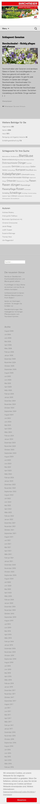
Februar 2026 (9, 352)
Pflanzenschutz (21, 181)
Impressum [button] (7, 795)
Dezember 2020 (10, 565)
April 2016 (7, 760)
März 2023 (8, 474)
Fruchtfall (28, 163)
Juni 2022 (7, 502)
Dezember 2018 (9, 648)
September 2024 (10, 411)
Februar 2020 (9, 600)
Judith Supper (7, 230)
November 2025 (10, 362)
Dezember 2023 (10, 443)
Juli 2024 (7, 418)
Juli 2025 (7, 376)
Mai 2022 (7, 505)
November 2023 (10, 446)
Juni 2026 (7, 338)
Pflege (27, 181)
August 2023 (8, 457)
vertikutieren (21, 196)
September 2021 (10, 533)
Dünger (22, 162)
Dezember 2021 (10, 523)
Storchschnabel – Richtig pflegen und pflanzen (18, 45)
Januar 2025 (8, 397)
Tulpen (9, 196)
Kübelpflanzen (11, 174)
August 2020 (8, 579)
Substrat (4, 196)
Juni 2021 (7, 544)
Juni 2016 (7, 753)
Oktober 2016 (9, 739)
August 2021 (8, 537)
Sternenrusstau (32, 193)
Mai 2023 (7, 467)
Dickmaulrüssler (10, 162)
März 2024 (8, 432)
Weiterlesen (7, 101)
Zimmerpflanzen (15, 198)
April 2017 (7, 718)
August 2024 (8, 415)
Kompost (20, 169)
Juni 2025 (7, 380)
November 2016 (10, 736)
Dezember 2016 (9, 732)
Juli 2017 (7, 708)
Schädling (5, 193)
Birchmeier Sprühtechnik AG (12, 219)
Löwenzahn (25, 174)
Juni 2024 (7, 422)
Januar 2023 (8, 481)
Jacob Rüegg (6, 226)
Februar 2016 (9, 767)
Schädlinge (15, 192)
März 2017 (8, 722)
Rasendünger (25, 185)
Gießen (33, 166)
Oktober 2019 (9, 614)
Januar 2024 (8, 439)
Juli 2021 (7, 540)
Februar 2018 (9, 683)
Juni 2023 (7, 464)
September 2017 (10, 701)
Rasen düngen (11, 184)
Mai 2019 (7, 631)
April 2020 (8, 593)
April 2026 (8, 345)
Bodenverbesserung (9, 159)
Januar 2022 (8, 519)
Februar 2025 (9, 394)
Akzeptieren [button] (21, 800)
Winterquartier (6, 198)
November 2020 (10, 568)
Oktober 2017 (9, 697)
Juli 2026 (7, 334)
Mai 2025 (7, 383)
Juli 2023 (7, 460)
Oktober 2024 (9, 408)
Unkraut (14, 196)
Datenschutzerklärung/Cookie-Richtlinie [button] (19, 792)
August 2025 (8, 373)
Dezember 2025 (10, 359)
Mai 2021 (7, 547)
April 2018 (7, 676)
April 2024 (8, 429)
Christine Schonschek (9, 223)
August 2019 (8, 621)
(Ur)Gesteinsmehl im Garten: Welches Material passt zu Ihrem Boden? (14, 295)
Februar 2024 (9, 436)
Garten (4, 130)
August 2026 (8, 331)
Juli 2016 (7, 750)
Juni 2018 (7, 669)
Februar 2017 (9, 725)
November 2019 (10, 610)
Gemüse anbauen (25, 166)
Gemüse (16, 166)
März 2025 (8, 390)
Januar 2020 (8, 603)
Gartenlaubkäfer (6, 166)
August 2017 (8, 704)
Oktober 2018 (9, 655)
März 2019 (8, 638)
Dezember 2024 (10, 401)
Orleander (11, 180)
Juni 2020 (7, 586)
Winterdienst (28, 196)
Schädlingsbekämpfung (10, 141)
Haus (4, 134)
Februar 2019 (9, 641)
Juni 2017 (7, 711)
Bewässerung (14, 156)
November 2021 (10, 526)
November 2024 (10, 404)
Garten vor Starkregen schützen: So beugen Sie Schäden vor (13, 303)
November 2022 (10, 488)
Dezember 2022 (10, 484)
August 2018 (8, 662)
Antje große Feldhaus (9, 216)
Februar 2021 (9, 558)
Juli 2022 (7, 498)
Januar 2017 (8, 729)
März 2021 (8, 554)
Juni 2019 (7, 628)
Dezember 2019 (9, 607)
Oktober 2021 (9, 530)
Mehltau (32, 174)
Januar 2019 (8, 645)
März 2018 (8, 680)
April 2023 (8, 471)
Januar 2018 (8, 687)
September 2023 (10, 453)
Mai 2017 (7, 715)
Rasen (32, 180)
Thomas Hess (7, 237)
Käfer (35, 170)
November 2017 (10, 694)
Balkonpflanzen (6, 156)
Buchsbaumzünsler (29, 159)
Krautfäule (29, 170)
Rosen (20, 189)
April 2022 (8, 509)
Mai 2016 (7, 757)
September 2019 (10, 617)
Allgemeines (6, 127)
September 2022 (10, 491)
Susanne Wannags (8, 233)
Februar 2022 (9, 516)
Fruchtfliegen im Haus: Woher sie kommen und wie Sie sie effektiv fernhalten (14, 287)
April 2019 (7, 634)
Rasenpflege (9, 189)
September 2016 (10, 743)
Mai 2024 (7, 425)
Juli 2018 (7, 666)
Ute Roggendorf (8, 240)
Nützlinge (25, 177)
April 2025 (8, 387)
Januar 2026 (8, 355)
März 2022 (8, 512)
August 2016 (8, 746)
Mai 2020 (7, 589)
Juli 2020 (7, 582)
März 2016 (8, 764)
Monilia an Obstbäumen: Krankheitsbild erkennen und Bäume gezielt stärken (14, 279)
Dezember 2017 (9, 690)
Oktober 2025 (9, 366)
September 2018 (10, 659)
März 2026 (8, 348)
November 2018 (10, 652)
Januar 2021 (8, 561)
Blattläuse (26, 156)
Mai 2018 (7, 673)
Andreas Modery (8, 212)
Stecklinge (24, 193)
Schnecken (28, 189)
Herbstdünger (11, 170)
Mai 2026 (7, 341)
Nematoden (17, 177)
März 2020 (8, 596)
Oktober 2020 (9, 572)
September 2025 (10, 369)
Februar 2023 (9, 478)
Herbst (4, 170)
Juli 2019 (7, 624)
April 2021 (8, 551)
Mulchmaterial (7, 177)
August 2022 (8, 495)
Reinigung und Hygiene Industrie (13, 137)
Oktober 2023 (9, 450)
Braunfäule (20, 159)
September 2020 (10, 575)
